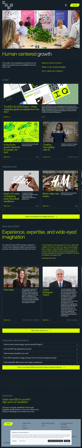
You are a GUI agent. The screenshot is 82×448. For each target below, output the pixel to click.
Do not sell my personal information (67, 424)
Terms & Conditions (66, 429)
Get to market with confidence (52, 71)
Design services (27, 423)
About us (25, 428)
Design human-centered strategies (53, 67)
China (43, 425)
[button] (66, 5)
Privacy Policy (22, 440)
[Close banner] (71, 431)
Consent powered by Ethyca (64, 443)
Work (24, 425)
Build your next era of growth (52, 63)
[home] (7, 5)
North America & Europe (48, 423)
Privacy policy (64, 427)
